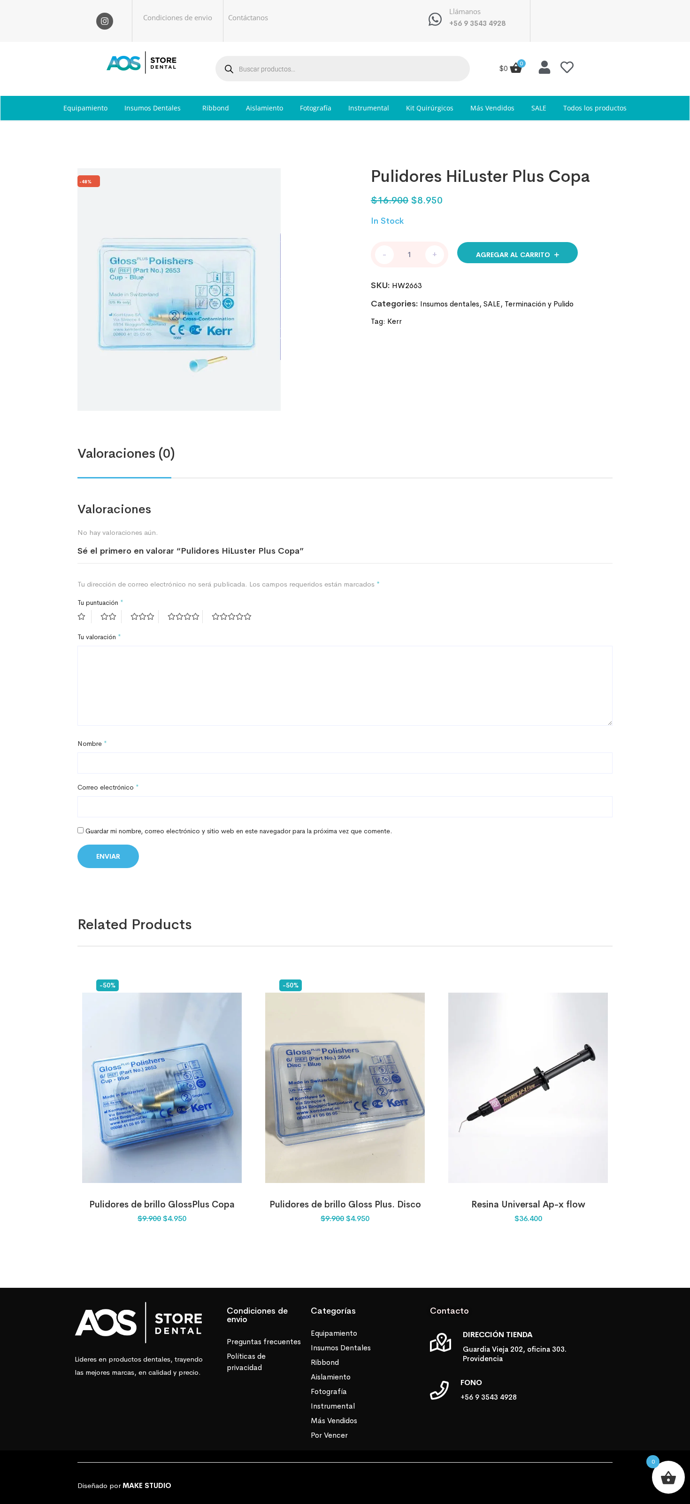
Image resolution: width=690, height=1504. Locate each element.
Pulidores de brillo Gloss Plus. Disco (345, 1204)
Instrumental (368, 107)
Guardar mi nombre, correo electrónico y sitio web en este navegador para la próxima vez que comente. (238, 831)
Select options (527, 1173)
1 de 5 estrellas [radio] (84, 616)
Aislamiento (264, 107)
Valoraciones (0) (126, 453)
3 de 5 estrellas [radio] (144, 616)
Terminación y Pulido (539, 304)
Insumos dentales (449, 304)
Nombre (92, 743)
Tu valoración (99, 637)
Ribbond (215, 107)
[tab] (126, 453)
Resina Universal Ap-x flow (528, 1204)
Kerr (394, 321)
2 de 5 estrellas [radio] (111, 616)
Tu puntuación (100, 602)
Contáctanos (248, 17)
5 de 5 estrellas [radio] (233, 616)
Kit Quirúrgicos (429, 107)
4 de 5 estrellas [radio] (185, 616)
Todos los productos (595, 107)
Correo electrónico (108, 787)
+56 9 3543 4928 (477, 23)
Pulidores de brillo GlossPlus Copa (162, 1204)
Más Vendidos (492, 107)
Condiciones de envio (177, 17)
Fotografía (315, 107)
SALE (538, 107)
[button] (155, 108)
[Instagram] (104, 21)
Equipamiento (85, 107)
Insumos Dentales (152, 107)
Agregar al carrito (513, 255)
